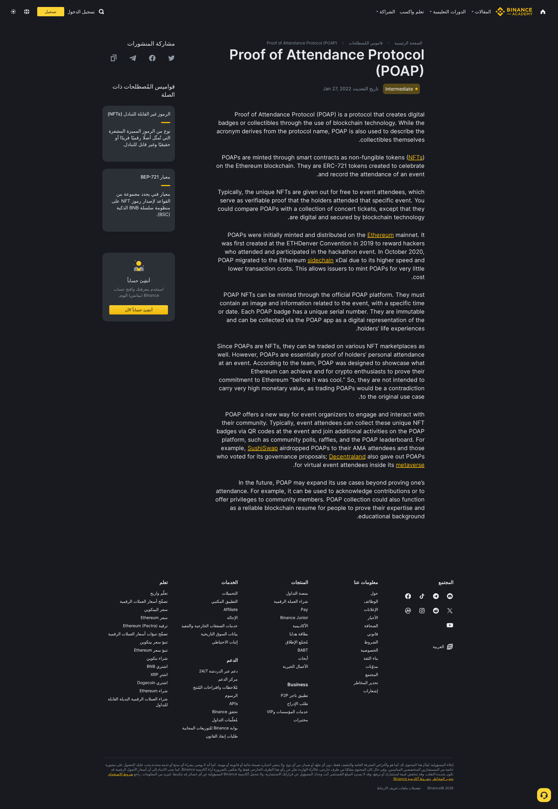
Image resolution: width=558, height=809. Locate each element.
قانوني (372, 633)
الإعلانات (371, 609)
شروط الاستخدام (120, 774)
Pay (304, 609)
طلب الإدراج (297, 703)
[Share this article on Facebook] (152, 58)
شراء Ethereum (154, 690)
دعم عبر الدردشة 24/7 (218, 670)
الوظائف (371, 601)
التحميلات (230, 593)
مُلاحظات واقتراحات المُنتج (215, 687)
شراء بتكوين (157, 658)
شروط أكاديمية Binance (412, 778)
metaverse (410, 464)
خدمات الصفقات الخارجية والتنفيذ (209, 625)
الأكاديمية (300, 625)
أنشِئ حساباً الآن (139, 309)
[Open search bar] (99, 11)
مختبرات (301, 719)
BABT (303, 650)
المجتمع (371, 674)
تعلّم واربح (159, 593)
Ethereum (380, 234)
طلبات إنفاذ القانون (222, 736)
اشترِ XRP (159, 674)
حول (374, 593)
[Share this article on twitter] (171, 58)
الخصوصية (369, 650)
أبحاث (303, 658)
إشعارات (370, 690)
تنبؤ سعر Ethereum (151, 650)
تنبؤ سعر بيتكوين (154, 641)
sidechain (320, 260)
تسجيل (50, 11)
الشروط (371, 641)
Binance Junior (294, 617)
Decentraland (347, 456)
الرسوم (231, 695)
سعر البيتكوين (156, 609)
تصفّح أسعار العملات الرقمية (144, 601)
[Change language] (27, 11)
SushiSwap (263, 448)
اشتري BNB (157, 666)
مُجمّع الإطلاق (296, 641)
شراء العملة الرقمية (291, 601)
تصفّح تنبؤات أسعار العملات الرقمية (138, 633)
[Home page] (514, 11)
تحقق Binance (225, 711)
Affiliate (230, 609)
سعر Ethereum (154, 617)
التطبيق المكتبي (224, 601)
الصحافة (371, 625)
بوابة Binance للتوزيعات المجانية (210, 727)
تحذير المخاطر (366, 682)
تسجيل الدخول (81, 12)
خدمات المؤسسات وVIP (287, 711)
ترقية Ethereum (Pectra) (145, 625)
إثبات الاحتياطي (225, 641)
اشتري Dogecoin (152, 682)
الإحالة (232, 617)
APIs (233, 703)
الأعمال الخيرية (295, 666)
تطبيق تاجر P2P (294, 695)
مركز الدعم (228, 679)
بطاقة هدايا (298, 633)
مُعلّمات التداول (225, 719)
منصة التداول (297, 593)
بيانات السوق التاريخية (219, 633)
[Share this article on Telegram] (132, 58)
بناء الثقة (371, 658)
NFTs (415, 157)
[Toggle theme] (13, 11)
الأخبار (373, 617)
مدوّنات (372, 666)
